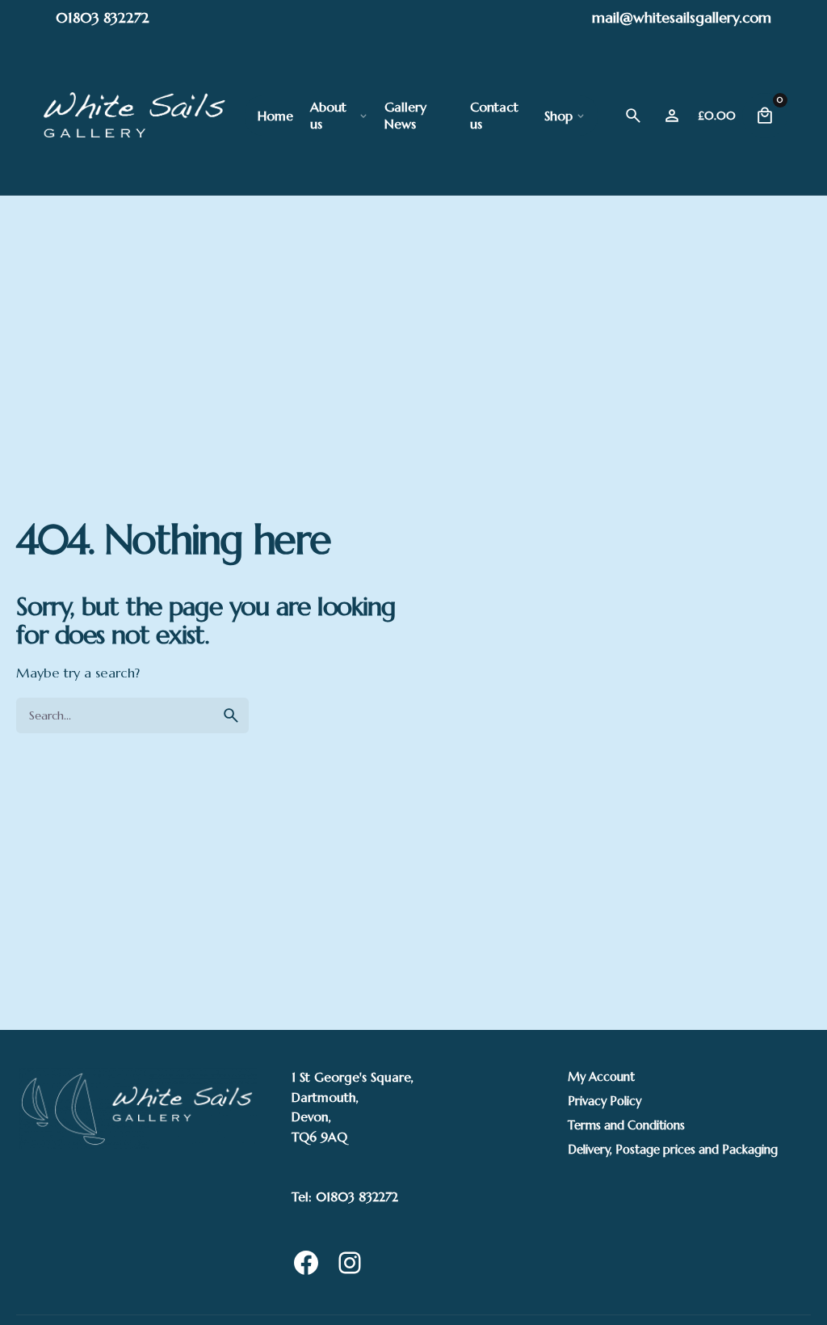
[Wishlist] (672, 115)
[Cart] (764, 115)
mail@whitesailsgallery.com (681, 17)
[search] (231, 715)
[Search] (633, 115)
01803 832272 (102, 17)
